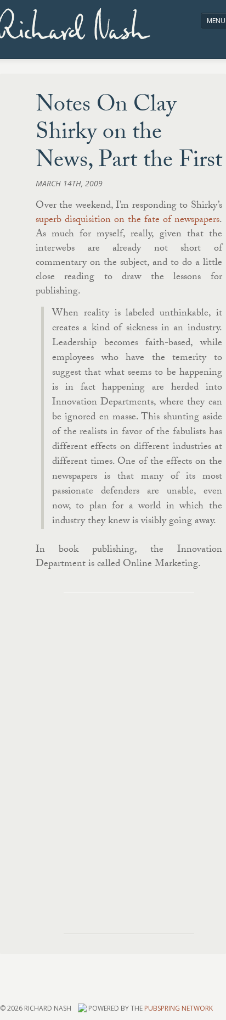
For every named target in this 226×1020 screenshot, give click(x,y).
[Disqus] (129, 750)
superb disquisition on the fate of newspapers (127, 220)
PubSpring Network (178, 1008)
